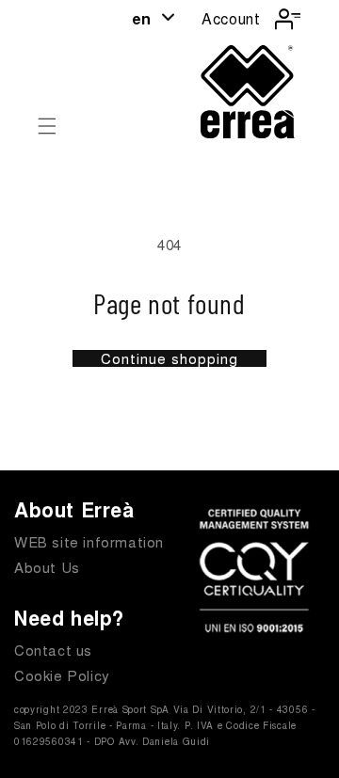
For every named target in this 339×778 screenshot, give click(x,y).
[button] (47, 126)
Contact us (53, 649)
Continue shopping (169, 358)
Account (231, 18)
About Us (47, 567)
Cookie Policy (62, 675)
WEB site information (89, 541)
